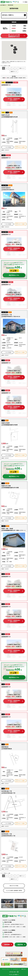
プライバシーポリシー (6, 969)
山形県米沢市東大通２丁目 (8, 793)
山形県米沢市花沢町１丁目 (8, 836)
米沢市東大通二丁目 (6, 791)
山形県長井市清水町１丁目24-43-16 (10, 316)
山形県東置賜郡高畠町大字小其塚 (10, 487)
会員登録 (7, 944)
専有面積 (20, 77)
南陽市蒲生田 (4, 747)
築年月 (24, 77)
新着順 (4, 77)
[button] (12, 46)
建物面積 (16, 77)
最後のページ (14, 71)
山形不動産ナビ (9, 916)
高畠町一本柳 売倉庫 (7, 528)
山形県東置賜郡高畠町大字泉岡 (9, 425)
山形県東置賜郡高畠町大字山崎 (9, 117)
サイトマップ (15, 969)
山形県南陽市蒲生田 (6, 749)
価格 (8, 77)
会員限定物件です (6, 85)
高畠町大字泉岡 (5, 423)
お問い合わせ (23, 969)
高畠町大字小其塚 (6, 486)
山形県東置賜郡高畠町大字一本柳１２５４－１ (13, 530)
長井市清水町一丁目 (6, 315)
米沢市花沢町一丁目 (6, 834)
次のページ (21, 68)
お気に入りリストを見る (14, 885)
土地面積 (11, 77)
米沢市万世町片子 (6, 188)
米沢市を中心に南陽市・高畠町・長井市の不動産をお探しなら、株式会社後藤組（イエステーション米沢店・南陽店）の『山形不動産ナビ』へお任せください (6, 2)
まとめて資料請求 (8, 147)
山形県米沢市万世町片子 (7, 190)
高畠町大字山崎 (5, 115)
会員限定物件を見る (14, 35)
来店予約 (20, 944)
